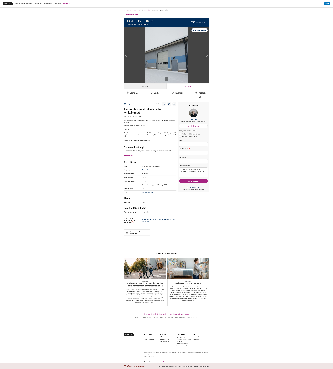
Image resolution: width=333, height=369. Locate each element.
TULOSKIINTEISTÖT (193, 188)
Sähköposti (183, 157)
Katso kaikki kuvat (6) (199, 30)
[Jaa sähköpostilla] (174, 104)
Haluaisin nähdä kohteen (189, 137)
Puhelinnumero (184, 149)
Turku (140, 10)
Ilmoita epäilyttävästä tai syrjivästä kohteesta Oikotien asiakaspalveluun (166, 314)
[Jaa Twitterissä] (169, 104)
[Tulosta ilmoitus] (125, 104)
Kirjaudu (327, 3)
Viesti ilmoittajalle (184, 165)
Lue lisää (206, 366)
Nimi (181, 140)
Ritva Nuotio (193, 119)
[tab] (145, 86)
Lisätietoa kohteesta (148, 192)
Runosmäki (147, 10)
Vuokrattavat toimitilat (130, 10)
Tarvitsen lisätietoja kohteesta (191, 134)
